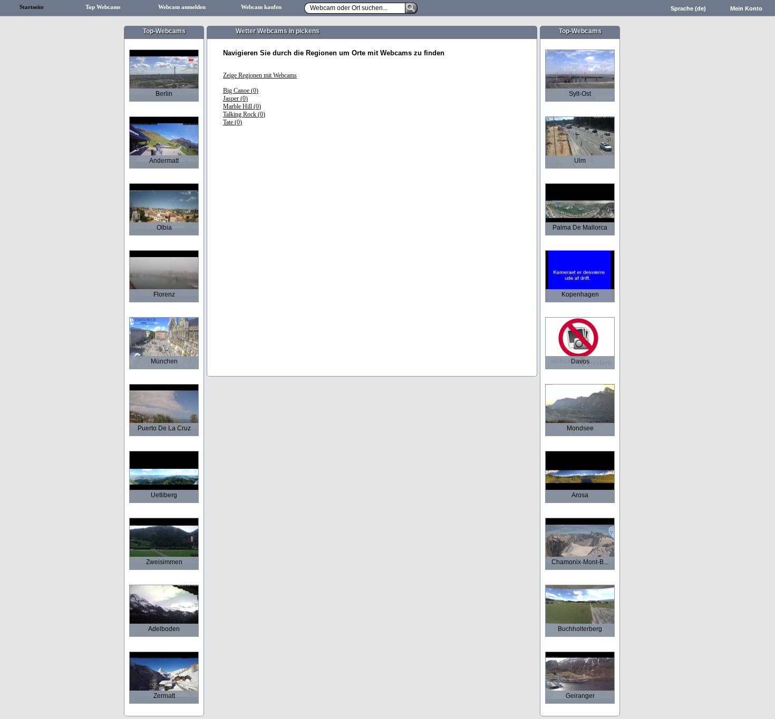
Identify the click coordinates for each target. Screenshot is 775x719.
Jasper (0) (235, 98)
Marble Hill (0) (242, 106)
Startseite (32, 7)
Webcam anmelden (182, 7)
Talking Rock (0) (244, 114)
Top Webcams (102, 7)
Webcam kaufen (261, 7)
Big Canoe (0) (240, 90)
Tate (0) (232, 122)
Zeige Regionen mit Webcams (260, 75)
